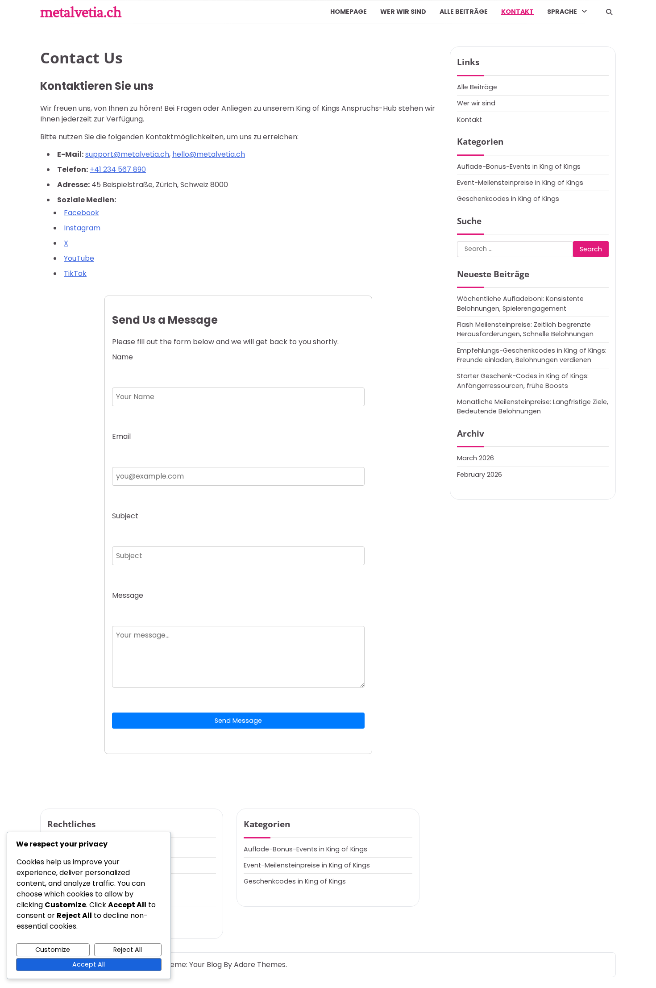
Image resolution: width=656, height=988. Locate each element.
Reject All (127, 949)
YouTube (79, 258)
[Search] (609, 12)
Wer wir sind (403, 11)
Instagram (82, 228)
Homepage (348, 11)
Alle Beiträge (464, 11)
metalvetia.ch (80, 12)
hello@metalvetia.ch (208, 154)
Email (121, 436)
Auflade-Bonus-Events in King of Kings (519, 166)
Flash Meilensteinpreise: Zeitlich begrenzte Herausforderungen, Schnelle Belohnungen (525, 329)
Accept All (88, 964)
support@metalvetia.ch (127, 154)
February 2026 (479, 474)
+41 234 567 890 (118, 169)
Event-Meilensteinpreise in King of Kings (520, 182)
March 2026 (475, 458)
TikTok (75, 273)
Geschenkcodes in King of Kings (508, 198)
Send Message (238, 720)
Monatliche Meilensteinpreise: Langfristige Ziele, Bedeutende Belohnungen (532, 406)
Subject (125, 516)
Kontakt (517, 11)
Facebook (81, 213)
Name (122, 357)
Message (127, 595)
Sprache (562, 11)
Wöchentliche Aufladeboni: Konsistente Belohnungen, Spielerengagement (520, 303)
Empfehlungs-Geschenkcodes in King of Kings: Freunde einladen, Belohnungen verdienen (531, 355)
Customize (52, 949)
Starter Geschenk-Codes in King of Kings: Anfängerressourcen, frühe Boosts (523, 380)
